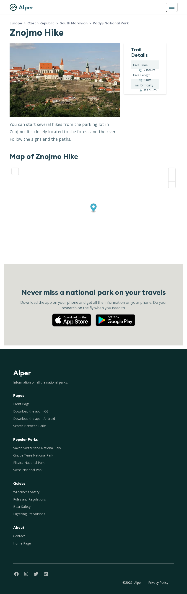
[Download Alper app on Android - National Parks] (115, 315)
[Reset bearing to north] (172, 184)
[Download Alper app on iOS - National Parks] (73, 315)
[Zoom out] (172, 178)
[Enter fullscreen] (15, 171)
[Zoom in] (172, 171)
